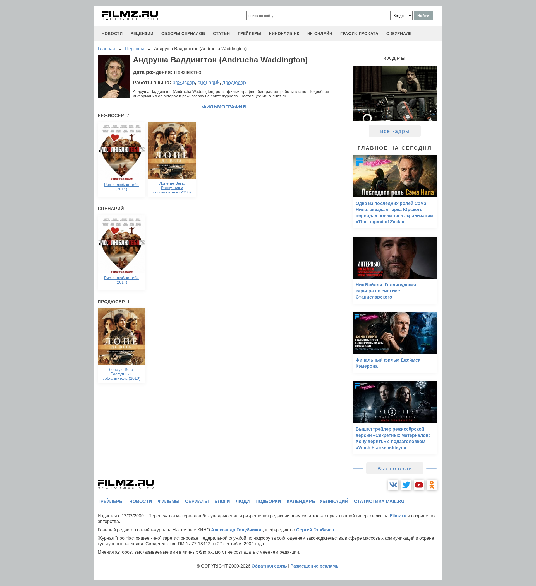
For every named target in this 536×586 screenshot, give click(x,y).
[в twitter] (406, 485)
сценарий (209, 82)
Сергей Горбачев (315, 529)
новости (112, 33)
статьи (221, 33)
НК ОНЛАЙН (319, 33)
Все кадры (395, 131)
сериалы (197, 501)
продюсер (234, 82)
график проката (359, 33)
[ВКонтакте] (393, 485)
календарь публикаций (317, 501)
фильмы (169, 501)
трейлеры (249, 33)
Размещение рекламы (315, 566)
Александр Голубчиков (237, 529)
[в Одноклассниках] (432, 485)
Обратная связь (269, 566)
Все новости (394, 468)
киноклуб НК (284, 33)
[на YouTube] (419, 485)
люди (243, 501)
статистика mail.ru (379, 501)
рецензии (142, 33)
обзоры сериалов (183, 33)
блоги (222, 501)
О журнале (399, 33)
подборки (268, 501)
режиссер (184, 82)
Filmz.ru (398, 516)
